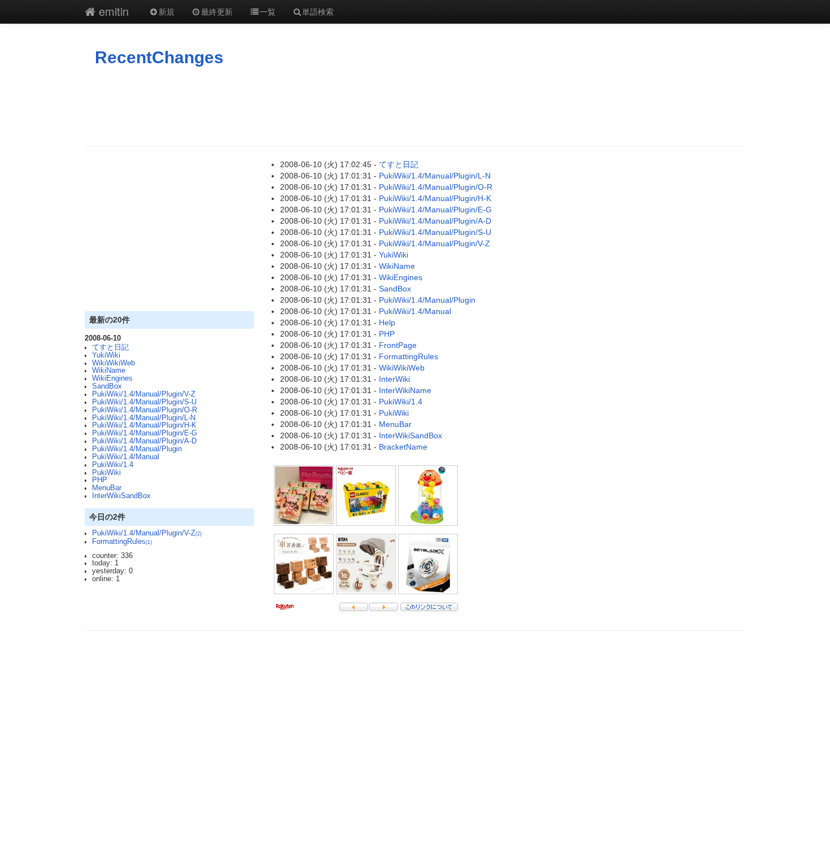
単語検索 (318, 11)
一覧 (268, 11)
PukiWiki (106, 473)
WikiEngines (112, 378)
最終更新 (217, 11)
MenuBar (106, 488)
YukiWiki (106, 355)
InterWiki (394, 379)
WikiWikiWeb (113, 363)
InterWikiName (405, 390)
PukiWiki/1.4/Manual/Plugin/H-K (144, 425)
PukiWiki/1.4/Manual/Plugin (137, 449)
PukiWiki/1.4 (112, 465)
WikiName (108, 370)
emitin (112, 11)
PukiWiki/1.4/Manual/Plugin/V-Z (143, 394)
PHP (99, 480)
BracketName (403, 446)
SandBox (107, 386)
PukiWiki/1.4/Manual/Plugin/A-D (144, 441)
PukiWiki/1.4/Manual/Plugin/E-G (144, 433)
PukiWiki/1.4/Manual (125, 457)
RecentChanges (159, 57)
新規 (166, 11)
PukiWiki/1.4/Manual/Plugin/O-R (144, 410)
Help (387, 322)
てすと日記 (110, 347)
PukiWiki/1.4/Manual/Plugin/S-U (144, 402)
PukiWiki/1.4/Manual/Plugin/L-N (143, 418)
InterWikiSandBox (121, 496)
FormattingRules (122, 542)
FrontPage (398, 345)
